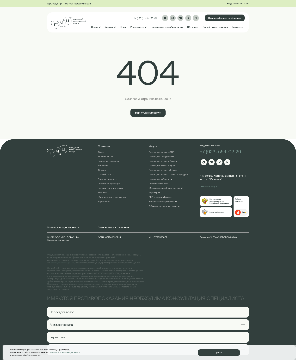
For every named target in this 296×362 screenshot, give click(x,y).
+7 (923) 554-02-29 (220, 152)
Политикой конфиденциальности (65, 352)
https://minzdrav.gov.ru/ (63, 262)
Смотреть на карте (208, 186)
